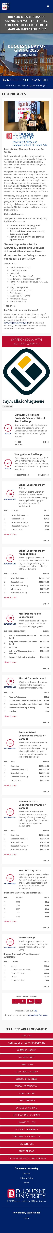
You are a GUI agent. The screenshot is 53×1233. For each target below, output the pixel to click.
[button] (38, 1001)
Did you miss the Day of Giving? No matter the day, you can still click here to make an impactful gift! (26, 23)
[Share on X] (22, 1001)
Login (26, 1218)
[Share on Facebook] (15, 1001)
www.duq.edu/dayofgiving (16, 322)
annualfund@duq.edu (37, 1015)
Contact (26, 1173)
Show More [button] (10, 534)
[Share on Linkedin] (30, 1001)
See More (7, 406)
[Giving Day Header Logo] (6, 6)
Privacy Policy (26, 1178)
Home (26, 1182)
